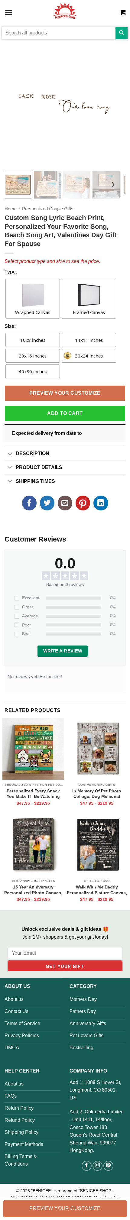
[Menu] (8, 12)
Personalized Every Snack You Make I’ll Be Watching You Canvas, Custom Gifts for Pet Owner (33, 793)
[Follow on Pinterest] (108, 1166)
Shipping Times (35, 481)
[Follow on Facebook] (87, 1166)
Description (32, 453)
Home (11, 208)
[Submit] (121, 33)
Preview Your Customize (65, 393)
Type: (11, 271)
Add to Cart (65, 413)
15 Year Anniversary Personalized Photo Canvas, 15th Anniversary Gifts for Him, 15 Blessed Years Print (33, 890)
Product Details (39, 467)
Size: (10, 326)
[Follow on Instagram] (97, 1166)
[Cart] (122, 12)
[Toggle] (10, 454)
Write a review (63, 651)
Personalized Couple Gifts (47, 208)
